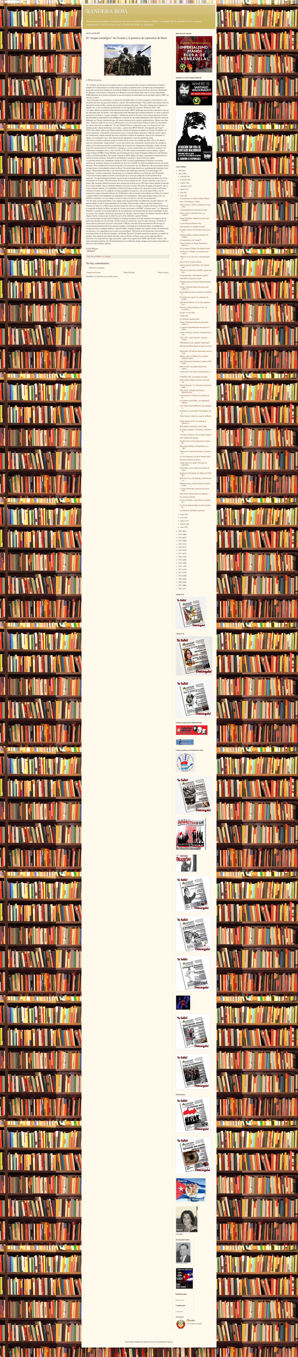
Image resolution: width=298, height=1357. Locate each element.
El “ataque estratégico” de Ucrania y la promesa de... (195, 430)
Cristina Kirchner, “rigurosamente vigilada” (194, 275)
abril (182, 517)
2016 (180, 557)
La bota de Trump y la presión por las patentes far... (195, 501)
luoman (151, 1342)
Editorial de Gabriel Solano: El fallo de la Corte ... (196, 347)
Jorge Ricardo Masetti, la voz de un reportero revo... (195, 303)
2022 (180, 537)
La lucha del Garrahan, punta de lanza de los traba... (194, 489)
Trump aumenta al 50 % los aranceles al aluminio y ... (193, 422)
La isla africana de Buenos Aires (190, 223)
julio (182, 192)
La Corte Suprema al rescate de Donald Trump (195, 456)
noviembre (184, 179)
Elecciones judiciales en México (190, 460)
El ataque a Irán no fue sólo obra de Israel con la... (195, 231)
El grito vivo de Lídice (187, 312)
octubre (183, 183)
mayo (182, 514)
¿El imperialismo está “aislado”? (190, 240)
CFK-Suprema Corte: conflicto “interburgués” (195, 343)
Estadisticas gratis (180, 1300)
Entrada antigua (163, 272)
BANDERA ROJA (107, 11)
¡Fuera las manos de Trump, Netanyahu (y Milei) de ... (194, 244)
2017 (180, 553)
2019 (180, 547)
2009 (180, 579)
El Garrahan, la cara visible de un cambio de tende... (194, 469)
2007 (180, 585)
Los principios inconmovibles (189, 319)
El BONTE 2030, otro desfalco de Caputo (194, 377)
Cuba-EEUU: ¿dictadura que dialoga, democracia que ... (192, 391)
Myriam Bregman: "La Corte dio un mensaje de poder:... (195, 386)
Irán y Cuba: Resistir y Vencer (190, 201)
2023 (180, 534)
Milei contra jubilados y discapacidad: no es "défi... (194, 447)
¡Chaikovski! (184, 316)
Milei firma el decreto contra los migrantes (194, 494)
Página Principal (129, 272)
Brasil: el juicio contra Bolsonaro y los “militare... (192, 214)
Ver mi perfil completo (194, 1323)
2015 (180, 560)
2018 (180, 550)
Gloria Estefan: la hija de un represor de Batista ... (195, 417)
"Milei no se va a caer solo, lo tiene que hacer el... (195, 258)
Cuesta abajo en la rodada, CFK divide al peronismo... (193, 464)
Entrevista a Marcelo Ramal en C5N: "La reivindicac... (193, 308)
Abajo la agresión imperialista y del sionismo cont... (195, 266)
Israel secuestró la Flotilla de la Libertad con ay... (194, 396)
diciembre (183, 176)
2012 (180, 569)
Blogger (170, 1342)
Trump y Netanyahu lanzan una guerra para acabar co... (194, 288)
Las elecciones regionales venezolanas (192, 510)
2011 (180, 572)
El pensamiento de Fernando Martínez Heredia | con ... (195, 283)
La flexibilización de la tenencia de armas (193, 210)
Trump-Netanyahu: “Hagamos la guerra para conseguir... (194, 219)
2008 (180, 582)
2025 (180, 174)
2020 (180, 544)
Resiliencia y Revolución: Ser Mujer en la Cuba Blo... (195, 474)
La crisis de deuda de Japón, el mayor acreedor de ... (195, 506)
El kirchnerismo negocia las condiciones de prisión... (194, 298)
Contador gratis (179, 1311)
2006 (180, 588)
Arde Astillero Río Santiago (189, 438)
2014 (180, 563)
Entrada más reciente (93, 272)
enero (182, 527)
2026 (180, 170)
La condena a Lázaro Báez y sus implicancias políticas (195, 401)
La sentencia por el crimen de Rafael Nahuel (194, 198)
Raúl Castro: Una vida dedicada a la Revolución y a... (195, 479)
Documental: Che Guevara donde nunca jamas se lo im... (196, 352)
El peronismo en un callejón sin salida (192, 226)
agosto (182, 189)
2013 (180, 566)
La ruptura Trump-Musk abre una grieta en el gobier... (195, 328)
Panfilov (192, 1320)
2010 (180, 576)
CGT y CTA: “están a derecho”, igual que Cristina (193, 338)
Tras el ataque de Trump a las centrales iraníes (195, 248)
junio (182, 195)
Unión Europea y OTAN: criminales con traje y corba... (195, 206)
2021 (180, 541)
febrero (183, 524)
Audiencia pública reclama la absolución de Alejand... (194, 236)
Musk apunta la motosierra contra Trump (193, 426)
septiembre (184, 186)
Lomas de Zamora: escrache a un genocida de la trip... (195, 333)
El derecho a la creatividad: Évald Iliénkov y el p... (195, 412)
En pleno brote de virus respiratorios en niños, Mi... (195, 442)
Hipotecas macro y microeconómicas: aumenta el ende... (195, 484)
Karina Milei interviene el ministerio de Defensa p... (196, 293)
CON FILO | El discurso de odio (190, 278)
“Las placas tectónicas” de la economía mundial (195, 435)
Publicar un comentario (96, 268)
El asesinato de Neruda (187, 497)
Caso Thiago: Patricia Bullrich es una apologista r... (196, 407)
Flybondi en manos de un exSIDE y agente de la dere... (196, 271)
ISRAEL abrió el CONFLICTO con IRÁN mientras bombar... (194, 357)
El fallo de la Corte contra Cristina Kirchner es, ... (195, 373)
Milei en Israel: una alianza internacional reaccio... (193, 367)
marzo (182, 521)
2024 (180, 531)
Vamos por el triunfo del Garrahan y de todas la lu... (195, 452)
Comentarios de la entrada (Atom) (106, 276)
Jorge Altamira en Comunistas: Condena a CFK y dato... (195, 362)
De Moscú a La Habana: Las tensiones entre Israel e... (194, 252)
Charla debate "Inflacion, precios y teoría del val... (194, 381)
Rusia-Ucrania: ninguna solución (190, 262)
